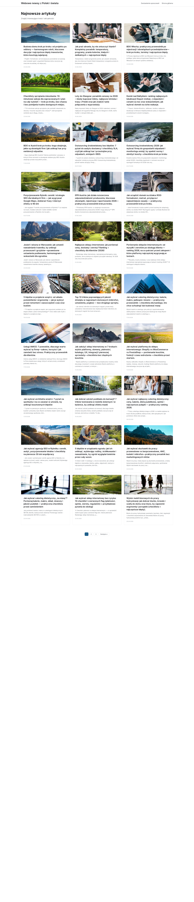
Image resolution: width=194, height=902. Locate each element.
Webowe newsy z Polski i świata (40, 3)
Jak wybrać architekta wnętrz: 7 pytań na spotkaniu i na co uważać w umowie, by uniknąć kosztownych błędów (44, 402)
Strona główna (167, 3)
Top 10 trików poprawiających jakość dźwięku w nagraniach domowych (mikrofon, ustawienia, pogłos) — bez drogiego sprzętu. (97, 300)
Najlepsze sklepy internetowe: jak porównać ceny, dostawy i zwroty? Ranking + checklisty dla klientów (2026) (96, 248)
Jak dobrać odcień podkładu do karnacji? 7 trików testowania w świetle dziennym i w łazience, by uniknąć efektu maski (96, 402)
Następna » (104, 534)
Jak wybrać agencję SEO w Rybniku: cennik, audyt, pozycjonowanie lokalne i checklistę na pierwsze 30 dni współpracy (45, 451)
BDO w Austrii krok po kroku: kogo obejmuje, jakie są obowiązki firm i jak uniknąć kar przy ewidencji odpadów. (45, 148)
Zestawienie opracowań (150, 3)
